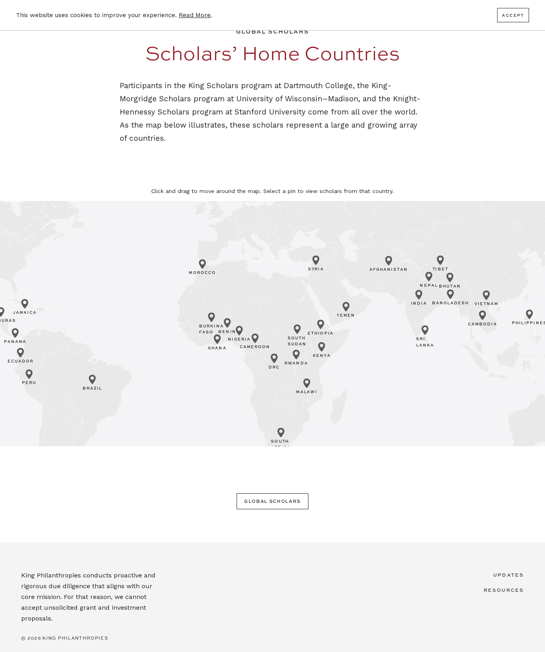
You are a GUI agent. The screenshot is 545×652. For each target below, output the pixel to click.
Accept (513, 15)
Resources (504, 589)
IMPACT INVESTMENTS (441, 43)
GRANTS (375, 43)
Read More (195, 15)
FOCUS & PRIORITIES (312, 43)
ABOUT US (511, 43)
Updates (508, 574)
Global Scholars (272, 501)
